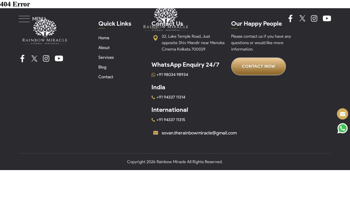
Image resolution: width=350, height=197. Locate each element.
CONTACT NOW (258, 66)
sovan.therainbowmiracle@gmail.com (199, 133)
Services (106, 57)
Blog (102, 67)
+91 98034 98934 (172, 74)
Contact (105, 76)
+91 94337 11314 (171, 97)
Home (103, 37)
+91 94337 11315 (171, 119)
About (104, 47)
